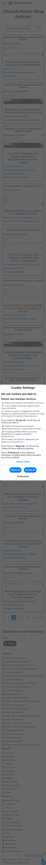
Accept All (30, 470)
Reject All (15, 470)
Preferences (23, 476)
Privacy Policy (23, 462)
